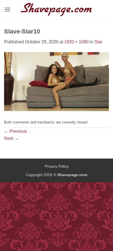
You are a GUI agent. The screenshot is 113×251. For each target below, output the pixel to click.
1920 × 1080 (76, 42)
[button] (7, 9)
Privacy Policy (57, 166)
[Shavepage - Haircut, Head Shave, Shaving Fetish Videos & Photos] (56, 9)
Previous (15, 131)
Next (11, 138)
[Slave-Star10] (56, 81)
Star (98, 42)
